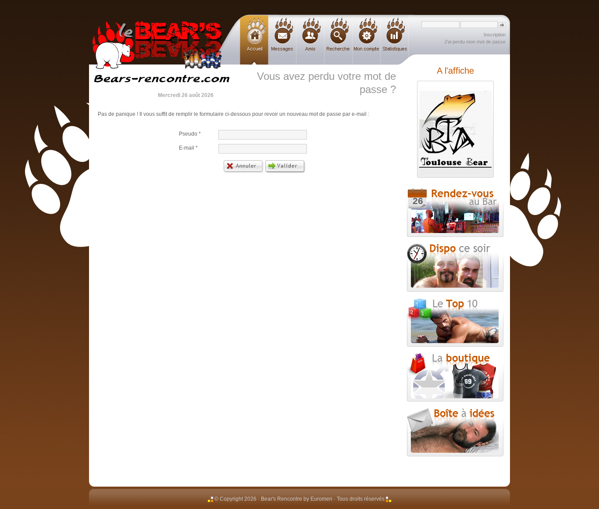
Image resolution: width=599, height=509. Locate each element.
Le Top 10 (455, 322)
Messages (282, 40)
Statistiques (395, 40)
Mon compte (367, 40)
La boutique (455, 377)
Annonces (338, 40)
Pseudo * (190, 134)
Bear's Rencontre (157, 32)
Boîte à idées (455, 432)
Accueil (254, 40)
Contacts (310, 40)
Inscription (495, 34)
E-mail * (188, 148)
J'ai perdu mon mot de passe (475, 41)
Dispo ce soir (455, 268)
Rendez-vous (415, 197)
